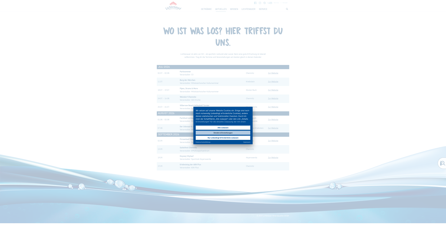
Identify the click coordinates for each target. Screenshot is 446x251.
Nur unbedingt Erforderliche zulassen (223, 138)
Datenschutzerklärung (203, 142)
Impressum (246, 142)
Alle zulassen (223, 128)
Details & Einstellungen (223, 133)
